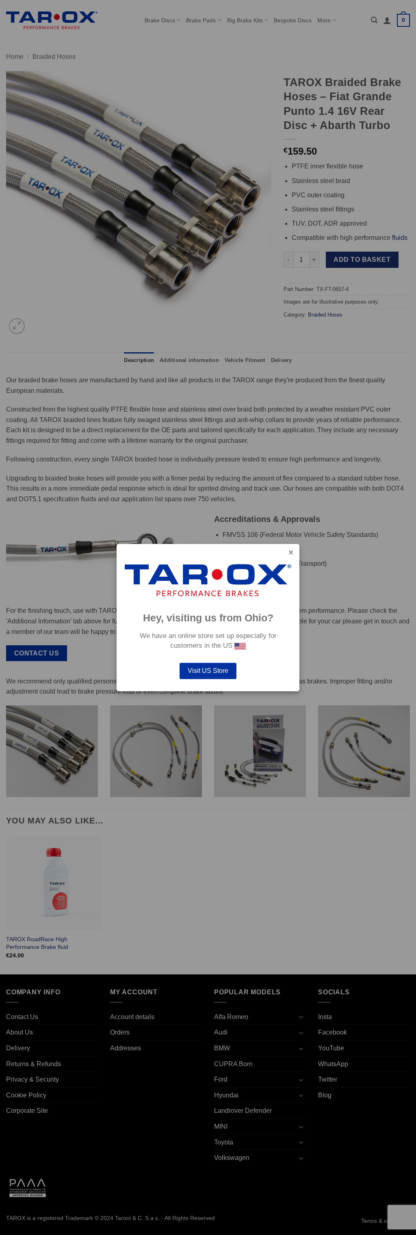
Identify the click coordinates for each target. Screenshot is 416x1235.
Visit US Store (208, 670)
